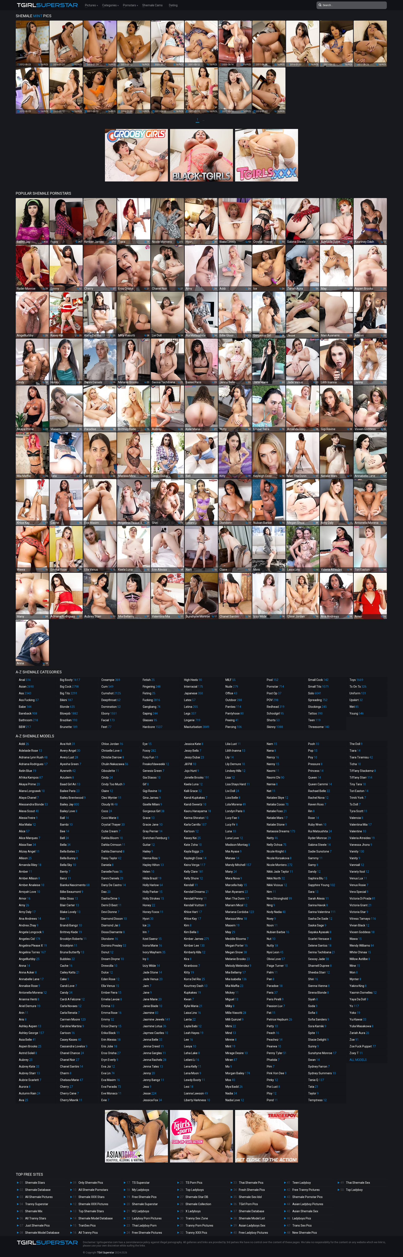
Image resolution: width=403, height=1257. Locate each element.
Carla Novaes (70, 1006)
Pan (270, 979)
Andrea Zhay (28, 925)
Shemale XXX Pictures (93, 1204)
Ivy (146, 959)
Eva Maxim (110, 1080)
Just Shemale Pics (37, 1225)
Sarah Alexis (318, 898)
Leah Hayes (193, 1033)
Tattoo (315, 713)
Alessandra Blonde (33, 804)
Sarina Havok (318, 905)
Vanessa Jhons (360, 844)
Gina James (152, 797)
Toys (356, 680)
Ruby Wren (317, 824)
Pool (272, 680)
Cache (66, 965)
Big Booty (70, 680)
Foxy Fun (150, 757)
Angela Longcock (31, 932)
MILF (230, 680)
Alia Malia (27, 824)
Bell (64, 838)
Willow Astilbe (359, 959)
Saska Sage (317, 925)
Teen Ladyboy (301, 1182)
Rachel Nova (318, 797)
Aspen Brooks (30, 1046)
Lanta (190, 1019)
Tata (313, 1086)
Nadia (231, 1093)
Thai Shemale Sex (358, 1182)
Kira (187, 959)
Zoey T (356, 1053)
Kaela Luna (193, 784)
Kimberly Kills (194, 952)
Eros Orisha (110, 1053)
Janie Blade (152, 1006)
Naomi (273, 770)
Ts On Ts (357, 686)
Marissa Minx (236, 918)
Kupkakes (192, 992)
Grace (148, 818)
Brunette (68, 727)
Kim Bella (191, 932)
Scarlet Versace (319, 938)
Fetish (149, 680)
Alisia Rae (27, 844)
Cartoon (67, 1033)
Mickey (232, 992)
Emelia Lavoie (111, 999)
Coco (106, 811)
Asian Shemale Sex (305, 1211)
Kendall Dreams (196, 891)
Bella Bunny (69, 858)
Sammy (315, 858)
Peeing (232, 720)
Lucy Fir (231, 824)
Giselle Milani (152, 804)
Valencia (356, 818)
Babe (25, 706)
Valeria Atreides (362, 838)
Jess (147, 1086)
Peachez (275, 1039)
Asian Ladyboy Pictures (307, 1204)
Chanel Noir (69, 1059)
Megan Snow (236, 952)
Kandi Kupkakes (195, 797)
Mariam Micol (236, 905)
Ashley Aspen (30, 1026)
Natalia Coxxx (278, 804)
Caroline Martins (72, 1026)
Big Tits (68, 693)
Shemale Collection (198, 1204)
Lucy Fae (232, 818)
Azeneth (68, 770)
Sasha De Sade (320, 918)
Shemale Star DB (197, 1197)
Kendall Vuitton (195, 905)
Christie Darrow (112, 757)
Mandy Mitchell (238, 865)
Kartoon (191, 831)
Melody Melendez (238, 965)
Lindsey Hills (235, 770)
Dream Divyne (112, 959)
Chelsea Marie (71, 1080)
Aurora (24, 1086)
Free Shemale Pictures (147, 1232)
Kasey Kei (192, 838)
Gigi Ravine (152, 791)
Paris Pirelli (275, 999)
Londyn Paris (235, 811)
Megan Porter (236, 945)
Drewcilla (109, 965)
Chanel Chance (72, 1053)
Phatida (273, 1059)
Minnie (231, 1039)
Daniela (107, 865)
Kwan (189, 999)
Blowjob (69, 713)
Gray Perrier (152, 831)
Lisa (230, 777)
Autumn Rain (29, 1093)
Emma (107, 1006)
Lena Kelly (192, 1066)
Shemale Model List (252, 1218)
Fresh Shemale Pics (252, 1189)
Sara (313, 891)
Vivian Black (359, 925)
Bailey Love (68, 811)
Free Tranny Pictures (306, 1189)
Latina (191, 706)
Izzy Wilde (151, 965)
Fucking (151, 700)
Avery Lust (69, 757)
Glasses (150, 720)
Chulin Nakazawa (114, 764)
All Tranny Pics (88, 1232)
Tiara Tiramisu (361, 757)
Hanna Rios (151, 858)
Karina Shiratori (196, 818)
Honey (149, 905)
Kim (187, 925)
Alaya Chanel (29, 797)
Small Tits (318, 686)
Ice (146, 925)
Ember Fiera (111, 992)
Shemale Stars (35, 1182)
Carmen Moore (73, 1019)
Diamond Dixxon (114, 918)
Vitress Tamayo (362, 918)
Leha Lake (192, 1053)
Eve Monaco (111, 1093)
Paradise (275, 986)
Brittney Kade (71, 932)
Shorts (273, 720)
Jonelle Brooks (196, 777)
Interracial (193, 686)
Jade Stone (152, 972)
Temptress (317, 1100)
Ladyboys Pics (301, 1218)
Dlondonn (109, 938)
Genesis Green (153, 770)
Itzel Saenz (152, 938)
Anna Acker (28, 972)
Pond (272, 1100)
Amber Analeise (31, 885)
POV (272, 700)
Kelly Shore (193, 878)
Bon (64, 918)
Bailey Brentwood (73, 797)
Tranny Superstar (36, 1204)
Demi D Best (111, 905)
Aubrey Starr (29, 1073)
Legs (190, 713)
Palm (272, 972)
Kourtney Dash (195, 986)
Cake (64, 979)
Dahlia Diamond (112, 851)
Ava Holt (67, 744)
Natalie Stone (277, 824)
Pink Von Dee (277, 1073)
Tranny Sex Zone (197, 1218)
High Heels (193, 680)
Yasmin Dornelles (363, 992)
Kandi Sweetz (195, 804)
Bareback (28, 713)
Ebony (109, 713)
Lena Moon (192, 1073)
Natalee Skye (277, 797)
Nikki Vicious (277, 885)
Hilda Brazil (152, 878)
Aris (22, 1019)
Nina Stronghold (279, 898)
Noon (272, 925)
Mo (228, 1066)
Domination (111, 706)
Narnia (272, 784)
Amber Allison (29, 878)
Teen (314, 720)
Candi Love (68, 986)
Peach (273, 1033)
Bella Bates (69, 851)
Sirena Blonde (318, 992)
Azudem (67, 777)
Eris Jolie (109, 1046)
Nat (271, 791)
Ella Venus (110, 986)
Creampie (110, 680)
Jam (147, 986)
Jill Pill (190, 764)
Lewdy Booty (194, 1080)
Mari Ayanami (236, 891)
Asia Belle (27, 1039)
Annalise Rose (29, 986)
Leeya (190, 1046)
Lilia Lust (233, 744)
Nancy (273, 757)
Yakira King (357, 986)
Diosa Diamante (113, 932)
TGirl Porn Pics (248, 1204)
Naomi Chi (275, 777)
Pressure (315, 764)
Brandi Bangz (71, 925)
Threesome (318, 727)
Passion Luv (276, 1006)
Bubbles (67, 959)
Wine (354, 965)
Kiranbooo (192, 965)
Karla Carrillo (195, 824)
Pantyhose (234, 713)
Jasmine (150, 1012)
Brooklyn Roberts (73, 938)
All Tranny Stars (35, 1218)
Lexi (188, 1086)
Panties (233, 706)
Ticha (355, 764)
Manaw (232, 858)
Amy (24, 905)
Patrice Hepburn (279, 1019)
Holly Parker (152, 891)
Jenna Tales (153, 1066)
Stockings (317, 706)
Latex (189, 700)
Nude (231, 686)
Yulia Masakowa (361, 1026)
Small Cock (318, 680)
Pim (270, 1066)
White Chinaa (360, 952)
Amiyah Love (29, 891)
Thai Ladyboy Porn (144, 1225)
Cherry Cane (69, 1093)
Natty (272, 838)
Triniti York (357, 797)
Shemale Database (38, 1189)
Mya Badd (234, 1086)
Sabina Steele (319, 844)
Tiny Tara (357, 784)
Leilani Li (191, 1059)
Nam (272, 744)
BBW (25, 727)
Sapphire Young (321, 885)
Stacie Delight (318, 1039)
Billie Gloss (69, 898)
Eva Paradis (111, 1086)
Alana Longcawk (32, 791)
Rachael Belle (319, 791)
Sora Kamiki (317, 1026)
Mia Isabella (236, 979)
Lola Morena (235, 804)
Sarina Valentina (322, 912)
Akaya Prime (29, 784)
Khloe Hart (193, 912)
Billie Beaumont (71, 891)
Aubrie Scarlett (30, 1080)
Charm (65, 1073)
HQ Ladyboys (140, 1211)
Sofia (312, 1012)
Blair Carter (69, 905)
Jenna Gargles (154, 1053)
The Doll (355, 744)
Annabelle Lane (31, 979)
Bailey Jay (69, 804)
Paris (272, 992)
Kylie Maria (193, 1006)
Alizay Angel (29, 851)
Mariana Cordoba (239, 912)
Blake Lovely (70, 912)
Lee (188, 1039)
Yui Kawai (357, 1019)
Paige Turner (277, 965)
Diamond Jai (110, 925)
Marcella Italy (236, 885)
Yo (354, 1006)
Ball (64, 818)
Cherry (66, 1086)
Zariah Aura (359, 1033)
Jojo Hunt (191, 770)
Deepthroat (110, 700)
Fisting (149, 693)
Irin (146, 932)
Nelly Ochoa (276, 844)
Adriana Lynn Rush (33, 757)
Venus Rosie (358, 885)
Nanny (273, 764)
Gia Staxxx (152, 777)
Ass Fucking (29, 700)
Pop (312, 750)
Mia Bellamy (235, 972)
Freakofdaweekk (156, 764)
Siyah (313, 999)
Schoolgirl (275, 713)
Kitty (189, 972)
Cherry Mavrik (71, 1100)
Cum (107, 686)
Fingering (152, 686)
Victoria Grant (360, 905)
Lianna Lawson (196, 1093)
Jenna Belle (152, 1039)
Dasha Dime (110, 898)
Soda (312, 1006)
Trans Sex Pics (302, 1225)
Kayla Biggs (193, 851)
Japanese (193, 693)
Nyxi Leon (275, 952)
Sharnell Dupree (320, 965)
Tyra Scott (358, 811)
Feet (106, 727)
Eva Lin (108, 1073)
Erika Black (110, 1033)
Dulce (107, 972)
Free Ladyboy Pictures (253, 1232)
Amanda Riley (30, 865)
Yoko (354, 1012)
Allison (25, 858)
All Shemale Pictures (39, 1197)
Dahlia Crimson (113, 844)
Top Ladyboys (195, 1189)
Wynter (355, 979)
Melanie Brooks (237, 959)
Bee (64, 831)
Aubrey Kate (29, 1066)
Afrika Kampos (31, 777)
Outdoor (233, 700)
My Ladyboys (140, 1189)
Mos (230, 1080)
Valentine (357, 831)
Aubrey (26, 1059)
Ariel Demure (29, 1006)
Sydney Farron (319, 1066)
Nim (271, 891)
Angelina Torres (32, 952)
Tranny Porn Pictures (199, 1225)
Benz (65, 878)
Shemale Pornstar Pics (307, 1197)
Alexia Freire (28, 818)
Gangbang (151, 706)
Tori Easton (358, 791)
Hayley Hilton (153, 865)
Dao (106, 891)
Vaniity (356, 851)
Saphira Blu (317, 878)
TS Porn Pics (194, 1182)
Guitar (149, 844)
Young (356, 713)
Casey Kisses (70, 1039)
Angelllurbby (29, 959)
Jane (147, 992)
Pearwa (274, 1046)
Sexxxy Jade (318, 959)
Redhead (275, 706)
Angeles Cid (29, 938)
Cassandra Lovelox (73, 1046)
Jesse (149, 1093)
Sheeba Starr (319, 972)
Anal (25, 680)
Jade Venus (152, 979)
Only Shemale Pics (91, 1182)
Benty (65, 871)
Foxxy (149, 750)
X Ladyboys (193, 1211)
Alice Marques (29, 838)
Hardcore (152, 727)
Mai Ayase (233, 851)
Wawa (355, 938)
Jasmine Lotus (154, 1026)
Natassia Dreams (281, 831)
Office (231, 693)
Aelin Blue (27, 770)
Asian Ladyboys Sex (252, 1225)
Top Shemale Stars (91, 1211)
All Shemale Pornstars (93, 1189)
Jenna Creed (153, 1046)
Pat (271, 1012)
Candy (66, 992)
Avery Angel (70, 750)
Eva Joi (108, 1066)
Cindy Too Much (113, 784)
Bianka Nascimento (75, 885)
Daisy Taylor (111, 858)
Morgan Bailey (237, 1073)
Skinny (275, 727)
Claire (107, 791)
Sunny (313, 1046)
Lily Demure (235, 764)
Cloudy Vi (109, 804)
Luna (230, 831)
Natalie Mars (277, 818)
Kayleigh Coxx (195, 858)
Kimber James (196, 938)
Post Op (274, 693)
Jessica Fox (152, 1100)
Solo (314, 693)
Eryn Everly (109, 1059)
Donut (107, 952)
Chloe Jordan (112, 744)
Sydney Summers (322, 1073)
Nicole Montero (279, 865)
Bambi (66, 824)
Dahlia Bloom (112, 838)
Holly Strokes (153, 898)
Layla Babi (193, 1026)
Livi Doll (232, 791)
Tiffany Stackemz (362, 770)
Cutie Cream (110, 831)
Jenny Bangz (153, 1080)
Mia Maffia (234, 986)
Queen (314, 777)
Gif (146, 784)
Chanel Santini (71, 1066)
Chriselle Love (111, 750)
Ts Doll (354, 804)
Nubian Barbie (278, 932)
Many (231, 871)
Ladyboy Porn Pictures (147, 1218)
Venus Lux (358, 878)
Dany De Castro (113, 885)
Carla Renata (70, 1012)
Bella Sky (68, 865)
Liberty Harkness (197, 1100)
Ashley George (31, 1033)
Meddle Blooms (236, 938)
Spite (313, 1033)
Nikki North (276, 878)
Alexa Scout (29, 811)
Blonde (67, 706)
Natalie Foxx (277, 811)
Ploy (271, 1093)
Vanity (354, 858)
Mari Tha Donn (237, 898)
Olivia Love (276, 959)
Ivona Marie (152, 945)
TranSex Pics (87, 1225)
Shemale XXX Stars (92, 1197)
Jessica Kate (193, 744)
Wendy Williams (361, 945)
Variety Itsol (359, 871)
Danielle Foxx (112, 871)
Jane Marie (152, 999)
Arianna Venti (29, 999)
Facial (108, 720)
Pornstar (275, 686)
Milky (229, 1006)
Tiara (354, 750)
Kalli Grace (193, 791)
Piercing (233, 727)
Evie (105, 1100)
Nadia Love (234, 1100)
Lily (229, 757)
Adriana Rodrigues (33, 764)
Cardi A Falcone (72, 999)
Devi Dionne (110, 912)
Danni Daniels (112, 878)
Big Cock (69, 686)
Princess (315, 770)
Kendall (191, 885)
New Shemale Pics (304, 1232)
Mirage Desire (236, 1053)
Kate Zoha (193, 844)
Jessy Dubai (194, 757)
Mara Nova (233, 878)
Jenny (149, 1073)
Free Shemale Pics (144, 1197)
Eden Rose (110, 979)
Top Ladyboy (354, 1189)
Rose (313, 818)
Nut (271, 938)
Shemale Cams (152, 5)
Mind (230, 1033)
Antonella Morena (33, 992)
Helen (148, 871)
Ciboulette (110, 770)
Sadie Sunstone (319, 851)
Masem (232, 925)
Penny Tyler (277, 1053)
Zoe (354, 1039)
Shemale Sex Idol (250, 1197)
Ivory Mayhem (154, 952)
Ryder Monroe (319, 838)
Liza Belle (232, 797)
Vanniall (356, 865)
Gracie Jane (152, 824)
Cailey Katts (70, 972)
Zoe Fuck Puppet (362, 1046)
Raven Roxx (317, 804)
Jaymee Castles (155, 1033)
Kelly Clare (193, 871)
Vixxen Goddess (361, 932)
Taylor (313, 1093)
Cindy (107, 777)
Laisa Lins (192, 1012)
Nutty (272, 945)
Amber (25, 871)
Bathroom (28, 720)
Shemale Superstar (145, 1204)
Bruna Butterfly (72, 952)
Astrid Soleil (28, 1053)
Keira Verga (194, 865)
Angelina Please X (33, 945)
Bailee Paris (70, 791)
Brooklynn (68, 945)
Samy (313, 865)
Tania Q (316, 1080)
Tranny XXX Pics (196, 1232)
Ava (23, 1100)
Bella (65, 844)
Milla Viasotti (235, 1012)
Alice (24, 831)
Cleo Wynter (111, 797)
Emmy (107, 1019)
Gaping (150, 713)
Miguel (231, 999)
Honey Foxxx (153, 912)
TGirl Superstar (105, 1252)
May (230, 932)
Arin (23, 1012)
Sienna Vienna (319, 986)
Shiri (313, 979)
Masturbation (196, 727)
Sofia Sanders (318, 1019)
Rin (311, 811)
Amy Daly (27, 912)
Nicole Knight (276, 851)
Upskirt (356, 700)
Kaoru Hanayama (197, 811)
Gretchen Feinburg (156, 838)
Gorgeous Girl (153, 811)
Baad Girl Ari (70, 784)
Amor (24, 898)
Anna (24, 965)
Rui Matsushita (320, 831)
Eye (147, 744)
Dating (173, 5)
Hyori (148, 918)
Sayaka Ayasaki (319, 932)
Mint (230, 1046)
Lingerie (192, 720)
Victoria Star (358, 912)
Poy (312, 757)
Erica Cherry (111, 1026)
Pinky (272, 1080)
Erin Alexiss (110, 1039)
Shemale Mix (33, 1211)
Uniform (357, 693)
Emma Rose (111, 1012)
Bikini (66, 700)
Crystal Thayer (113, 824)
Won (353, 972)
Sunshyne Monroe (322, 1053)
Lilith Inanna (235, 750)
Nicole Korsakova (279, 858)
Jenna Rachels (154, 1059)
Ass (25, 693)
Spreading (317, 700)
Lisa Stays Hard (237, 784)
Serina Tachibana (321, 952)
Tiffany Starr (360, 777)
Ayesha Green (70, 764)
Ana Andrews (30, 918)
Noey (271, 918)
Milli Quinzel (234, 1019)
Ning (271, 905)
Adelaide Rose (30, 750)
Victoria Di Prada (362, 898)
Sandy (314, 871)
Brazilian (68, 720)
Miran (231, 1059)
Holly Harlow (153, 885)
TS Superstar (141, 1182)
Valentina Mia (360, 824)
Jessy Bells (192, 750)
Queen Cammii (320, 784)
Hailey (148, 851)
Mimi (230, 1026)
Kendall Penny (195, 898)
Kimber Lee (194, 945)
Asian (26, 686)
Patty (272, 1026)
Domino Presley (113, 945)
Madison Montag (237, 844)
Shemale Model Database (42, 1232)
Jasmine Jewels (156, 1019)
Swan (314, 1059)
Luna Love (234, 838)
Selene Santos (319, 945)
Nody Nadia (276, 912)
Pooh (313, 744)
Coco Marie (110, 818)
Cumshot (111, 693)
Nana (271, 750)
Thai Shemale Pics (251, 1182)
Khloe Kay (192, 918)
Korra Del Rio (194, 979)
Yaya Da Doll (358, 999)
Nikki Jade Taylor (280, 871)
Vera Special (358, 891)
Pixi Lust (273, 1086)
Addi (24, 744)
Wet (354, 706)
